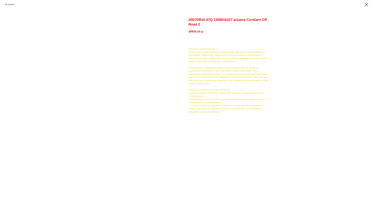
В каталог (10, 4)
